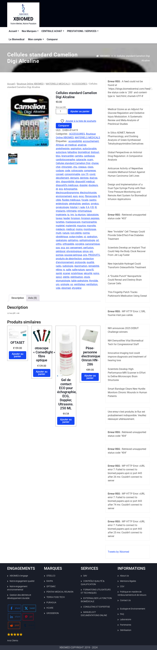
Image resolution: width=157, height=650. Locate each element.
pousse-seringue (73, 255)
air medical (71, 144)
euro (75, 196)
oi (85, 236)
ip (68, 214)
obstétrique (62, 236)
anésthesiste (62, 148)
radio (58, 266)
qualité (90, 262)
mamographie (89, 221)
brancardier (67, 155)
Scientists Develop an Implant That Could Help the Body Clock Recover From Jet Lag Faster (127, 251)
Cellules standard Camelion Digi (73, 163)
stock (87, 277)
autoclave (61, 152)
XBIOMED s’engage (19, 575)
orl (97, 240)
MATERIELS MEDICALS (58, 83)
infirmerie (71, 210)
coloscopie (77, 170)
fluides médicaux (71, 199)
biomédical (84, 152)
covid (92, 174)
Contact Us (125, 600)
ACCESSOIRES (79, 83)
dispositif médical (85, 181)
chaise (94, 163)
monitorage (90, 229)
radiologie (67, 266)
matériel (60, 225)
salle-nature (78, 269)
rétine (59, 269)
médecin (60, 229)
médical (70, 229)
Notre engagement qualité (22, 581)
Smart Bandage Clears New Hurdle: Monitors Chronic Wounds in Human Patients (127, 392)
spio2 (59, 277)
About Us (124, 575)
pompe (59, 255)
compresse (90, 170)
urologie (64, 284)
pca (63, 247)
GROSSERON (52, 613)
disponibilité (67, 181)
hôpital (73, 207)
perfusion (88, 247)
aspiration (76, 148)
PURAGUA (51, 602)
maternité (71, 225)
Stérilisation (125, 630)
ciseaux (82, 166)
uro (57, 284)
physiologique (74, 251)
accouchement (91, 141)
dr (57, 188)
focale (84, 199)
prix (85, 255)
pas (58, 247)
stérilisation (76, 277)
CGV (122, 586)
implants (60, 210)
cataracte (81, 159)
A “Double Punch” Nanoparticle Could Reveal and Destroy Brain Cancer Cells (125, 280)
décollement (62, 177)
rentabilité (93, 266)
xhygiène (76, 288)
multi (58, 232)
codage (60, 170)
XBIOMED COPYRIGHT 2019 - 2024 (78, 647)
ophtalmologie (87, 240)
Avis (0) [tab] (32, 297)
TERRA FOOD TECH (55, 597)
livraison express (90, 218)
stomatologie (63, 280)
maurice (81, 225)
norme (86, 232)
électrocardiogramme (67, 192)
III (96, 207)
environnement (64, 196)
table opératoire (79, 280)
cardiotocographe (65, 159)
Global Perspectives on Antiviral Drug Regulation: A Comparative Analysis (125, 156)
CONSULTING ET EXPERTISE (96, 607)
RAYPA (49, 581)
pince (85, 251)
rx (64, 269)
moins (79, 229)
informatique (85, 210)
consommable (72, 174)
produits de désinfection (69, 258)
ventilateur (79, 284)
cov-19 (84, 174)
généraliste (75, 203)
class (90, 166)
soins (96, 273)
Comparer (52, 39)
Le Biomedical (16, 39)
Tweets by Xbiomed (118, 551)
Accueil (13, 31)
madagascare (72, 221)
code (67, 170)
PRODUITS (94, 255)
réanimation (80, 266)
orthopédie (68, 244)
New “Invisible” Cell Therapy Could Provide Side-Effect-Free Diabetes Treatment (126, 235)
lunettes (60, 221)
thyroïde (93, 280)
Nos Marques (29, 31)
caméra (79, 155)
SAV (85, 575)
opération (92, 236)
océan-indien (76, 236)
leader (66, 218)
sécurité (88, 273)
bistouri (95, 152)
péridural (60, 251)
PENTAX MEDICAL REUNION (59, 592)
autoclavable (89, 148)
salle (68, 269)
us (71, 284)
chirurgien (66, 166)
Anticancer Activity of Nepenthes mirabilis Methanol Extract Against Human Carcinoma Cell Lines (126, 172)
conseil (59, 174)
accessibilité (75, 141)
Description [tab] (17, 297)
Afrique (60, 144)
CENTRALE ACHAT (51, 31)
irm (72, 214)
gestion (86, 203)
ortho (58, 244)
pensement (76, 247)
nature (65, 232)
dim (58, 181)
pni (91, 251)
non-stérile (76, 232)
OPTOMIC (51, 586)
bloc (58, 155)
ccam (90, 159)
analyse (82, 144)
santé (59, 273)
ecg (61, 188)
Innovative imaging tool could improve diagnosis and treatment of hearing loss (127, 357)
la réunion (80, 214)
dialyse (93, 177)
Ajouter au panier (80, 111)
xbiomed (66, 288)
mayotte (91, 225)
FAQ (122, 614)
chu (75, 166)
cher (58, 166)
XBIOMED (23, 19)
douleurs (93, 185)
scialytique (77, 273)
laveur (59, 218)
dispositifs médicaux (67, 185)
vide (58, 288)
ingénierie (61, 214)
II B (92, 207)
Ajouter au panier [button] (17, 355)
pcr (67, 247)
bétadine (72, 152)
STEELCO (50, 575)
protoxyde (80, 262)
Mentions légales (128, 581)
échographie (70, 188)
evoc (81, 196)
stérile (66, 277)
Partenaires (125, 625)
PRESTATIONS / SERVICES (81, 31)
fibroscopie (91, 196)
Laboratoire (125, 619)
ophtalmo (73, 240)
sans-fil (90, 269)
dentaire (74, 177)
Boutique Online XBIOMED (30, 83)
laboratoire (92, 214)
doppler (83, 185)
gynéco (95, 203)
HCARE (49, 608)
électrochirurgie (88, 192)
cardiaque (89, 155)
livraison (75, 218)
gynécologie (62, 207)
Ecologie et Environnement (132, 608)
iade (82, 207)
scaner (66, 273)
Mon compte (35, 39)
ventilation (92, 284)
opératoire (61, 240)
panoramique (92, 244)
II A (87, 207)
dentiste (84, 177)
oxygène (79, 244)
